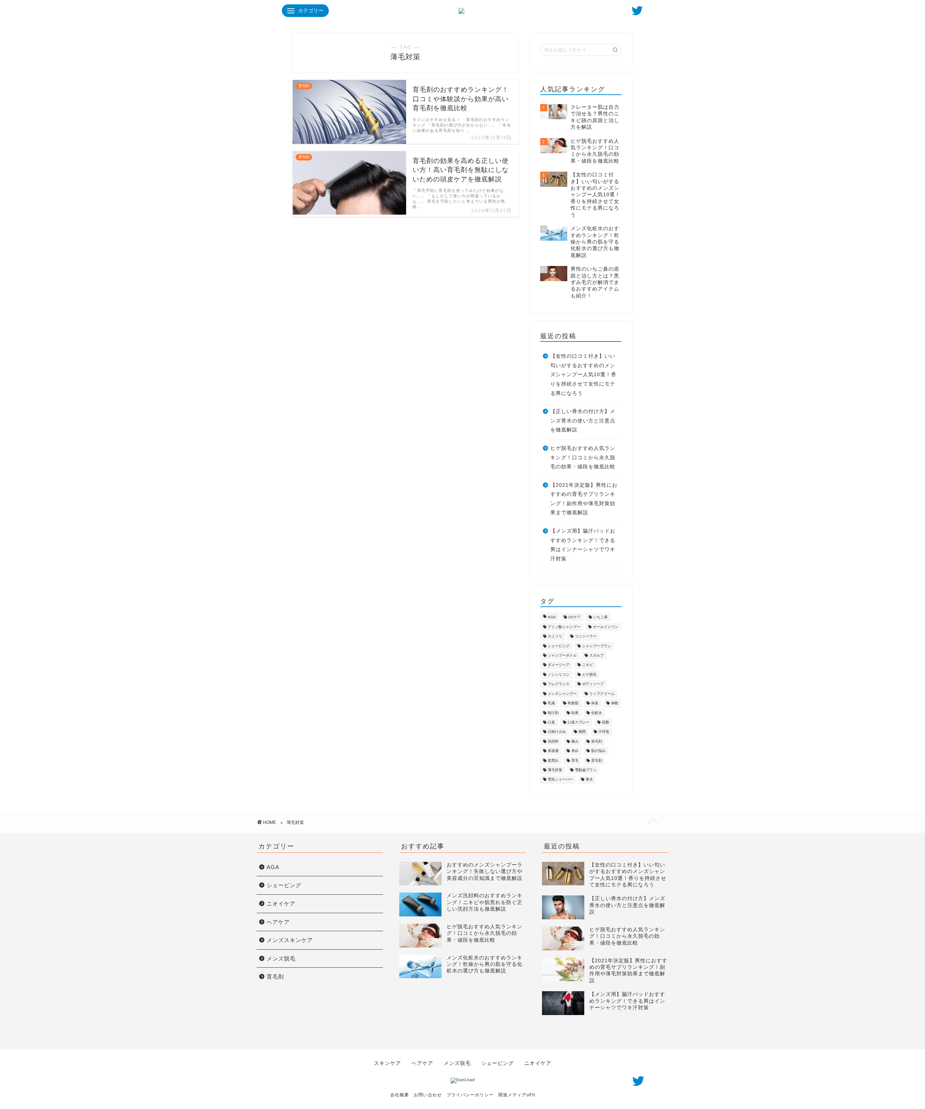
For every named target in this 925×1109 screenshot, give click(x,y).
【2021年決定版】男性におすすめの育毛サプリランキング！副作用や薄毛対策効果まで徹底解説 (584, 499)
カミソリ (555, 637)
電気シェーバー (560, 780)
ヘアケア (278, 922)
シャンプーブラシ (596, 646)
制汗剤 (553, 713)
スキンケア (387, 1063)
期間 (582, 732)
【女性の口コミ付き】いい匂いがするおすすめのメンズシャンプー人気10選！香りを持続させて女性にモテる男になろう (583, 374)
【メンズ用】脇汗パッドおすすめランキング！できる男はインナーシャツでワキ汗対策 (582, 545)
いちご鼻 (600, 617)
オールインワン (605, 627)
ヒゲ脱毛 (589, 674)
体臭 (594, 703)
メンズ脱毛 (281, 958)
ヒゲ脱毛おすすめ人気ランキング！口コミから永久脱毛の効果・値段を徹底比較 (582, 457)
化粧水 (596, 713)
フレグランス (558, 684)
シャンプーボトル (562, 655)
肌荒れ (553, 760)
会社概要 (399, 1094)
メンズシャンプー (562, 694)
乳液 (551, 703)
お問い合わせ (428, 1094)
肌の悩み (598, 751)
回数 (605, 722)
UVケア (574, 617)
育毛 (574, 760)
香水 (589, 780)
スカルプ (596, 655)
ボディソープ (593, 684)
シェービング (558, 646)
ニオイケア (281, 903)
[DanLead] (463, 1080)
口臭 (551, 722)
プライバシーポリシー (470, 1094)
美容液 (553, 751)
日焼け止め (557, 732)
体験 (614, 703)
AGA (552, 617)
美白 (574, 751)
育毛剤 (596, 760)
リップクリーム (602, 694)
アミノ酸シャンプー (564, 627)
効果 (574, 713)
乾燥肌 (573, 703)
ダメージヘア (558, 665)
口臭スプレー (578, 722)
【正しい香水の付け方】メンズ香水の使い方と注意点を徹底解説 (582, 421)
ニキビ (587, 665)
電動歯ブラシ (586, 770)
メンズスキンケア (290, 940)
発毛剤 (596, 741)
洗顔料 (553, 741)
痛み (574, 741)
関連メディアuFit (516, 1094)
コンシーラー (586, 637)
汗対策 (603, 732)
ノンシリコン (558, 674)
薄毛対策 (555, 770)
